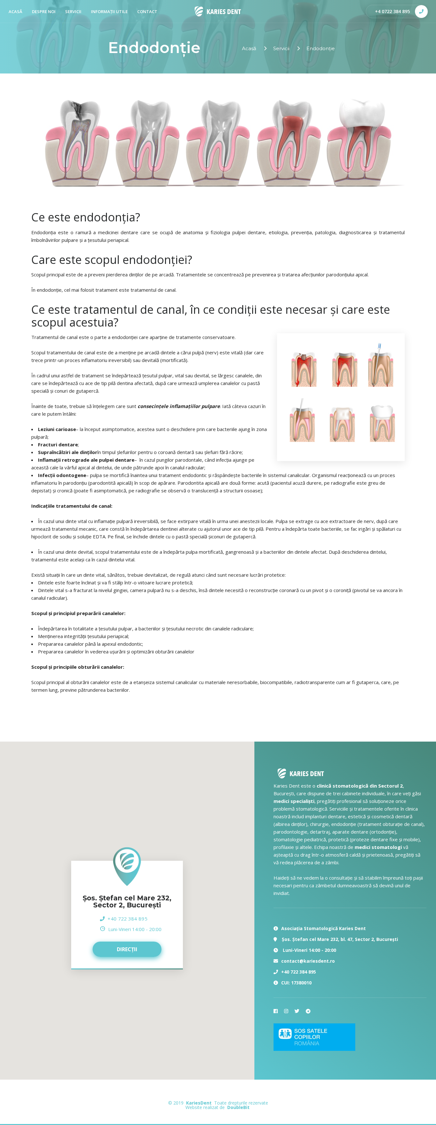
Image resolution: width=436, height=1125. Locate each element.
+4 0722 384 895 (392, 11)
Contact (147, 11)
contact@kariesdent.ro (308, 961)
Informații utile (109, 11)
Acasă (249, 48)
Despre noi (44, 11)
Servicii (73, 11)
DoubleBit (238, 1107)
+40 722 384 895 (127, 918)
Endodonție (320, 48)
